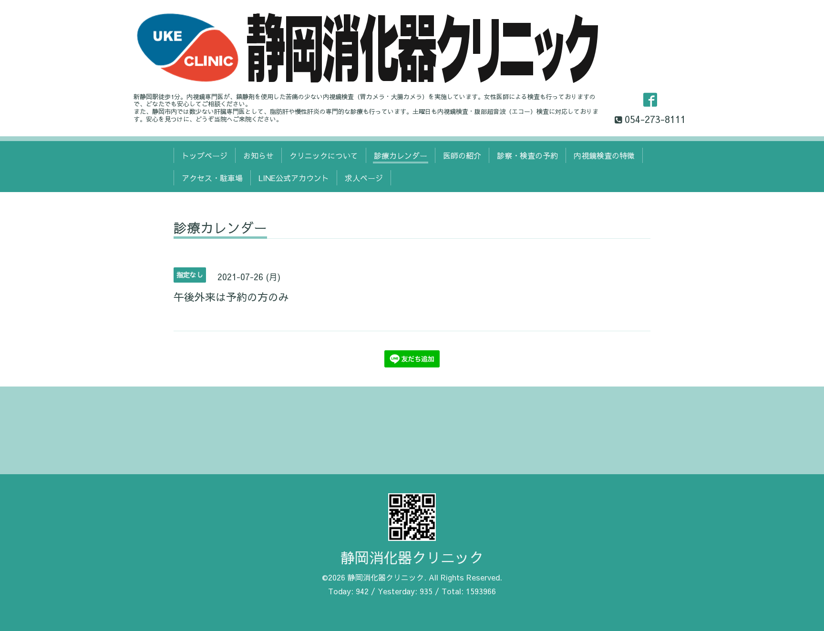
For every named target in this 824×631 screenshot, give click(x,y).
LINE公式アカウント (293, 178)
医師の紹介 (462, 155)
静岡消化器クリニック (412, 557)
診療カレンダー (400, 155)
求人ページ (364, 178)
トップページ (204, 155)
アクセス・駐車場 (212, 178)
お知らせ (258, 155)
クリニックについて (323, 155)
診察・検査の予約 (527, 155)
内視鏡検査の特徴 (604, 155)
